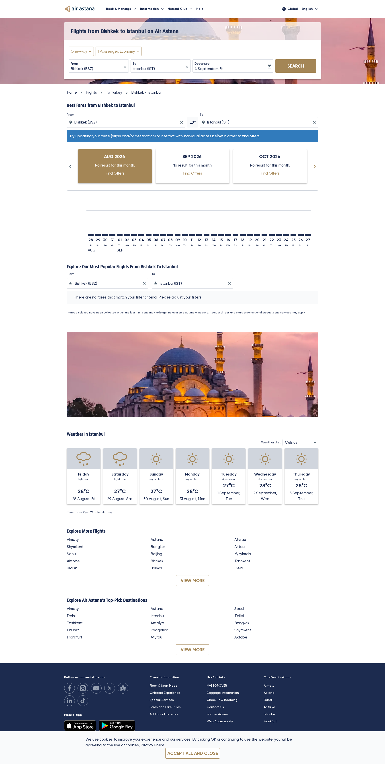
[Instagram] (83, 688)
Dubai (268, 700)
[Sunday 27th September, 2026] (308, 235)
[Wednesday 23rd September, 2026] (279, 235)
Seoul (71, 554)
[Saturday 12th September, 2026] (199, 235)
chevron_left (70, 166)
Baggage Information (223, 692)
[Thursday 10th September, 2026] (185, 235)
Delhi (238, 568)
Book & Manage (121, 9)
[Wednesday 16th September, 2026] (228, 235)
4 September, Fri (209, 68)
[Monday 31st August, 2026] (112, 235)
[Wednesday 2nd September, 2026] (127, 235)
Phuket (73, 630)
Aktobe (73, 561)
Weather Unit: (271, 442)
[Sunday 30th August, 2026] (105, 235)
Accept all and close (192, 753)
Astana (157, 539)
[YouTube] (96, 688)
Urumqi (156, 568)
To (134, 63)
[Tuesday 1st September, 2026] (120, 235)
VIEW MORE (193, 580)
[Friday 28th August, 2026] (91, 235)
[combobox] (96, 69)
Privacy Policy (152, 745)
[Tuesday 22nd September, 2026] (271, 235)
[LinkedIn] (69, 700)
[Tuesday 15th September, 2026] (221, 235)
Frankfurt (74, 637)
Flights (91, 92)
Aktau (239, 546)
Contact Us (215, 707)
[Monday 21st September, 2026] (264, 235)
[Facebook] (69, 688)
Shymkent (75, 546)
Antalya (157, 623)
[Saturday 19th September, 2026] (250, 235)
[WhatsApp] (123, 688)
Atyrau (240, 539)
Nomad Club (180, 9)
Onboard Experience (165, 692)
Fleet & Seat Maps (163, 685)
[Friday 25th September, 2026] (293, 235)
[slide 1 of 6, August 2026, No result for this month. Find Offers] (115, 166)
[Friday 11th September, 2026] (192, 235)
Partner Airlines (217, 714)
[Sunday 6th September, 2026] (156, 235)
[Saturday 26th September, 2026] (300, 235)
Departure (202, 63)
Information (152, 9)
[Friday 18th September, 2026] (243, 235)
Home (72, 92)
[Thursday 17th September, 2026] (235, 235)
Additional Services (164, 714)
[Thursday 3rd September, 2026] (134, 235)
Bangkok (158, 546)
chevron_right (314, 166)
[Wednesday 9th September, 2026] (177, 235)
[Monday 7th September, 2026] (163, 235)
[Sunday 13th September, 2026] (206, 235)
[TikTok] (83, 700)
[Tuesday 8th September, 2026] (170, 235)
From (74, 63)
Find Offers (115, 173)
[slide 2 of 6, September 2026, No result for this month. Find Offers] (192, 166)
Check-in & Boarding (222, 700)
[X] (109, 688)
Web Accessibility (220, 721)
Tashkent (242, 561)
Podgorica (159, 630)
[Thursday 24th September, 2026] (286, 235)
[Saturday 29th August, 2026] (98, 235)
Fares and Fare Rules (165, 707)
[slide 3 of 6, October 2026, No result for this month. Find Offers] (270, 166)
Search (295, 66)
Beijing (156, 554)
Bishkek (157, 561)
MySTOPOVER (217, 685)
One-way (79, 51)
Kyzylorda (242, 554)
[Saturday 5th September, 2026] (149, 235)
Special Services (162, 700)
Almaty (73, 539)
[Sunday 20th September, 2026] (257, 235)
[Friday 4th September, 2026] (141, 235)
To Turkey (114, 92)
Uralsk (72, 568)
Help (199, 9)
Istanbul (157, 616)
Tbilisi (239, 616)
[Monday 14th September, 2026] (214, 235)
